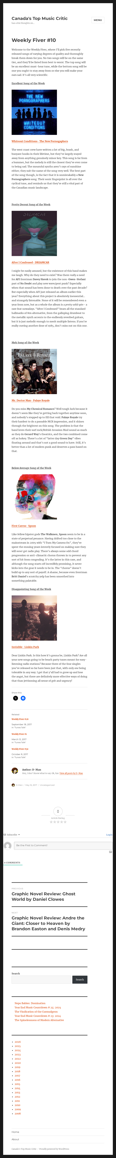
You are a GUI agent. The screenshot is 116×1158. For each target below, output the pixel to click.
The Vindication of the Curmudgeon (36, 1011)
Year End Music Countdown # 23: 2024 (38, 1015)
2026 (18, 1041)
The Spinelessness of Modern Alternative (39, 1020)
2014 (17, 1088)
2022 (18, 1058)
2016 (17, 1079)
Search (16, 973)
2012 (17, 1096)
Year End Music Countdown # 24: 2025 (38, 1007)
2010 (17, 1105)
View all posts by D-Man (71, 773)
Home (15, 1132)
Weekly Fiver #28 (20, 719)
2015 (17, 1084)
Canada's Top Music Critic (40, 18)
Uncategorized (47, 785)
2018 (17, 1071)
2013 (17, 1092)
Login (109, 834)
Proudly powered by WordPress (54, 1149)
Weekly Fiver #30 (20, 749)
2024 (18, 1050)
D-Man (19, 785)
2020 (18, 1062)
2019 (17, 1067)
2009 (18, 1109)
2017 (17, 1075)
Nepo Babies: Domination (30, 1003)
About (15, 1139)
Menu (98, 20)
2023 (18, 1054)
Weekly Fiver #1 (19, 734)
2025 (18, 1046)
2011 (17, 1100)
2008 (18, 1113)
